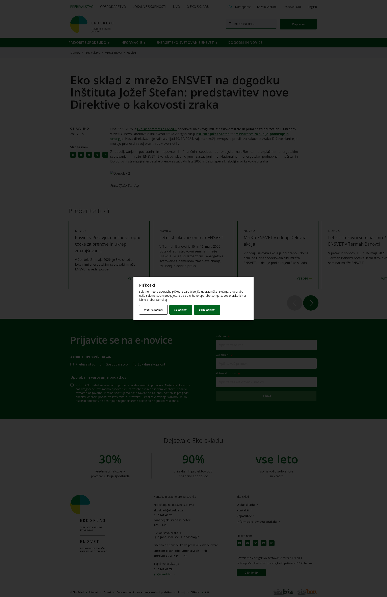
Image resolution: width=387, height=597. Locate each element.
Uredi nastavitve (153, 309)
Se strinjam (180, 309)
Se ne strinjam (207, 309)
